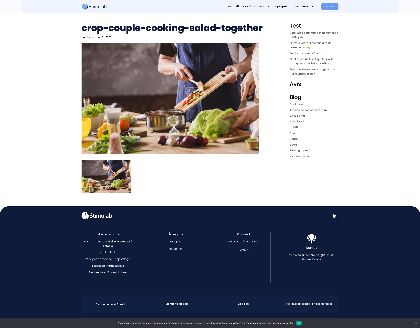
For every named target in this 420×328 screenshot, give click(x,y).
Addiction (296, 104)
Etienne (90, 37)
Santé (294, 139)
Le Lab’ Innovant (255, 6)
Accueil (233, 6)
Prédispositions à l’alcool (306, 53)
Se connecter (305, 6)
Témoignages (299, 150)
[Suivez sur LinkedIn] (334, 216)
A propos (281, 6)
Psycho (294, 133)
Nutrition (295, 127)
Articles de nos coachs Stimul (309, 110)
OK (299, 323)
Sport (293, 145)
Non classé (297, 121)
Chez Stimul (297, 116)
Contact (330, 6)
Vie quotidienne (300, 156)
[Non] (416, 323)
